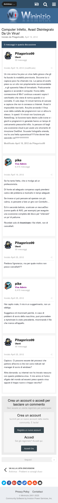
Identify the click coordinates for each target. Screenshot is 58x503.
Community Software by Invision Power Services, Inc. (29, 498)
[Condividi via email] (40, 483)
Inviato (14, 67)
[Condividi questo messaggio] (51, 67)
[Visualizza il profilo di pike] (8, 162)
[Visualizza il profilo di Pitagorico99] (8, 56)
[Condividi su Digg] (19, 483)
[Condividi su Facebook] (9, 483)
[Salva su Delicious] (24, 483)
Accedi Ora (29, 448)
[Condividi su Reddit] (29, 483)
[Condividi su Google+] (14, 483)
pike (18, 160)
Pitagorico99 (18, 36)
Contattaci (37, 491)
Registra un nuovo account (29, 430)
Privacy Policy (22, 491)
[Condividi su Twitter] (4, 483)
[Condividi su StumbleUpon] (35, 483)
